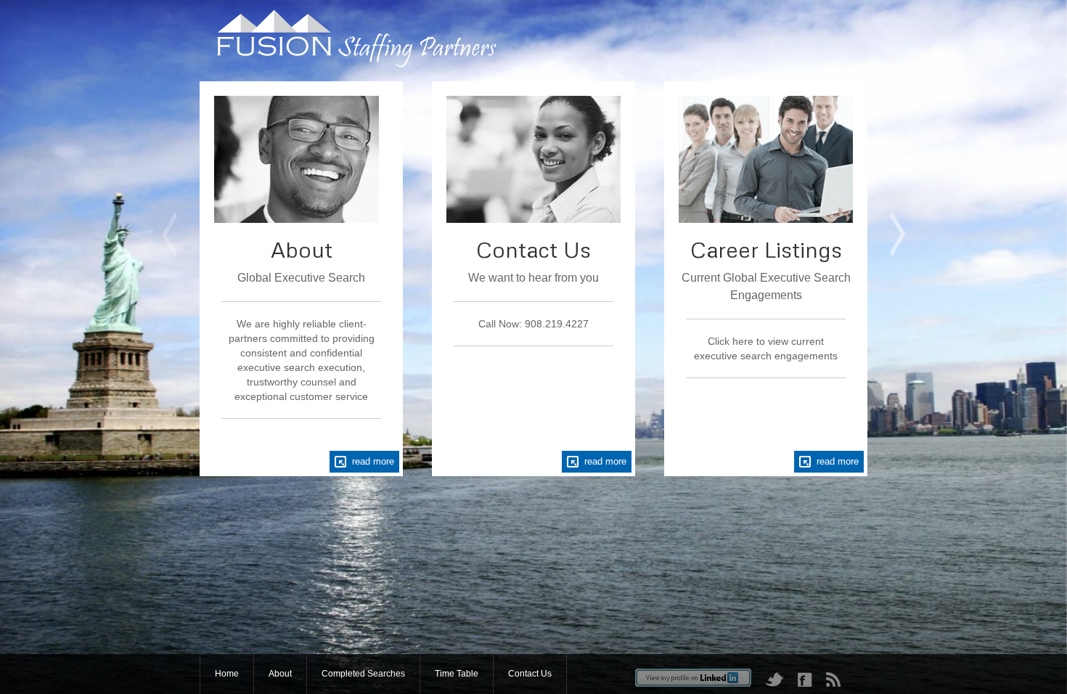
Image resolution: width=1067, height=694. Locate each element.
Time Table (456, 674)
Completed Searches (363, 674)
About (280, 674)
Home (227, 674)
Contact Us (530, 674)
